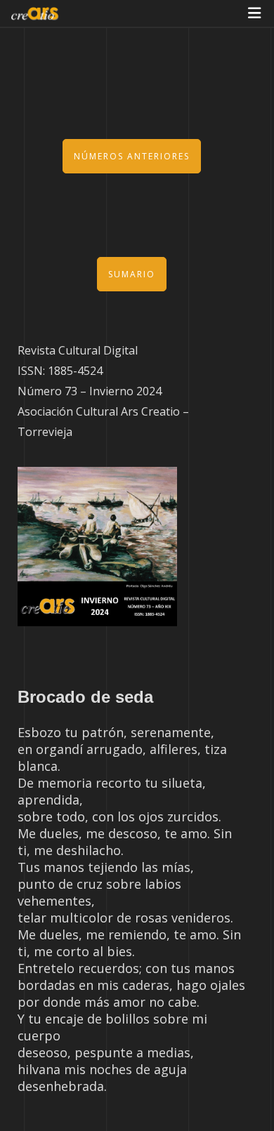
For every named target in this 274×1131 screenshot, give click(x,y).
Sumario (131, 274)
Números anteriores (132, 156)
